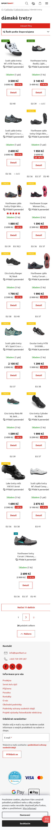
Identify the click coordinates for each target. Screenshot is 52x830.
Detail (13, 92)
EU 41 (38, 526)
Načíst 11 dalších (26, 607)
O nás (5, 700)
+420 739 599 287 (18, 659)
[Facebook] (6, 667)
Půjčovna (7, 688)
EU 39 (34, 103)
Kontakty (7, 696)
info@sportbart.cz (17, 652)
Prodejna (7, 680)
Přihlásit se (12, 754)
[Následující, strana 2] (26, 617)
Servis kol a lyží (10, 684)
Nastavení (25, 814)
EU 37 (38, 176)
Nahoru (27, 633)
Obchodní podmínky (12, 704)
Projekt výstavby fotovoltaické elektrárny (22, 712)
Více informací (29, 808)
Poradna (7, 692)
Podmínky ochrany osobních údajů (19, 708)
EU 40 (12, 103)
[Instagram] (19, 667)
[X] (12, 667)
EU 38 (8, 316)
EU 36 (8, 173)
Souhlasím (25, 823)
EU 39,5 (17, 246)
